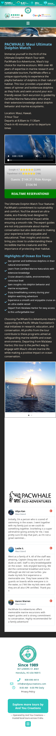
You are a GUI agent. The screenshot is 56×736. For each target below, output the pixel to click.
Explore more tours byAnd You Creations (28, 706)
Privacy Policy (28, 691)
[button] (28, 23)
